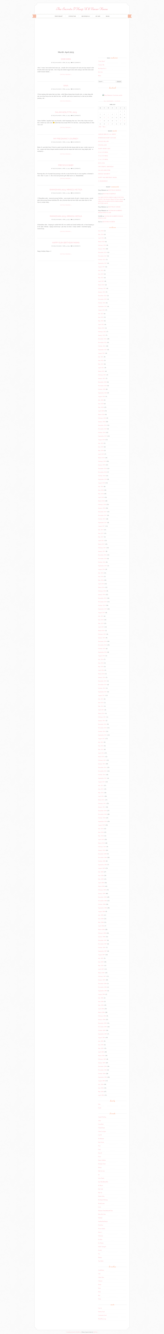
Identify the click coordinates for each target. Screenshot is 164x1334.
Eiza (99, 1146)
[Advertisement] (82, 36)
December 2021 (102, 339)
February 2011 (102, 803)
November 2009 (102, 857)
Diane (99, 1284)
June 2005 (101, 1045)
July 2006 (100, 998)
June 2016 (101, 576)
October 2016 (101, 562)
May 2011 (101, 792)
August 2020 (101, 396)
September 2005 (102, 1034)
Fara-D (100, 1153)
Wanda (100, 1257)
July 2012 (100, 742)
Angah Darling (102, 1117)
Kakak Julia (101, 1196)
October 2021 (101, 346)
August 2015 (101, 612)
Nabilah (100, 1218)
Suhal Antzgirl (102, 1246)
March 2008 (101, 929)
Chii (99, 1274)
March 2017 (101, 544)
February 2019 (102, 461)
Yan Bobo (100, 1261)
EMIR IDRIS (66, 59)
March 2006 (101, 1012)
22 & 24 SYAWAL (103, 152)
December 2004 (102, 1066)
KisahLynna (101, 1203)
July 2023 (100, 270)
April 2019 (101, 454)
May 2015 (101, 623)
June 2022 (101, 317)
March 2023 (101, 285)
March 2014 (101, 674)
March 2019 (101, 458)
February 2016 (102, 591)
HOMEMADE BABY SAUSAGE (107, 138)
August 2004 (101, 1081)
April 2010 (101, 839)
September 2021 (102, 349)
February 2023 (102, 288)
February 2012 (102, 760)
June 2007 (101, 962)
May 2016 (101, 580)
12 (108, 117)
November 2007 (102, 944)
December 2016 (102, 555)
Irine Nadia (101, 1178)
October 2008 (101, 904)
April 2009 (101, 883)
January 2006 (101, 1019)
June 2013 (101, 702)
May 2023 (101, 277)
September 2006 (102, 991)
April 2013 (101, 710)
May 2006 (101, 1005)
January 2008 (101, 937)
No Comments (76, 62)
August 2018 (101, 483)
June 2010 (101, 832)
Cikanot (100, 1281)
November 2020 (102, 386)
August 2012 (101, 738)
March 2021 (101, 371)
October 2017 (101, 519)
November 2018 (102, 472)
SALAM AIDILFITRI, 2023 (66, 112)
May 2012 (101, 749)
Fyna (99, 1156)
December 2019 (102, 425)
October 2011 (101, 774)
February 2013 (102, 717)
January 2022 (101, 335)
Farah (99, 1108)
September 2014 (102, 652)
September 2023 (102, 263)
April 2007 (101, 969)
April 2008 (101, 926)
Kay (99, 1295)
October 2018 (101, 476)
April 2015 (101, 627)
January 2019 (101, 465)
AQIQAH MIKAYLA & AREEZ (107, 134)
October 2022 (101, 303)
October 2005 (101, 1030)
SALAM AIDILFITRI (104, 170)
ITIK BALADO (102, 145)
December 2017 (102, 512)
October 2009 (101, 861)
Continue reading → (66, 74)
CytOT (100, 1135)
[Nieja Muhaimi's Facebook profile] (112, 95)
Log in (100, 1308)
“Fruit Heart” (58, 16)
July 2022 (100, 313)
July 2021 (100, 357)
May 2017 (101, 537)
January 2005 (101, 1063)
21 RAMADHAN (103, 181)
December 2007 (102, 940)
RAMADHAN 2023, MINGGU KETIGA (66, 189)
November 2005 (102, 1027)
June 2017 (101, 533)
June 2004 (101, 1088)
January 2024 (101, 249)
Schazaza (100, 1236)
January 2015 (101, 638)
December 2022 (102, 295)
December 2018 (102, 468)
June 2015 (101, 620)
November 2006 (102, 987)
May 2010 (101, 836)
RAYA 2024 (101, 163)
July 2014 (100, 659)
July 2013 (100, 699)
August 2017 (101, 526)
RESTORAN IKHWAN (114, 190)
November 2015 (102, 602)
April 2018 (101, 497)
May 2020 (101, 407)
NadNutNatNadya (103, 1221)
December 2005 (102, 1023)
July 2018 (100, 486)
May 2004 (101, 1091)
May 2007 (101, 965)
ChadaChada (101, 1128)
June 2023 (101, 274)
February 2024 (102, 245)
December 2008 (102, 897)
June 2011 (101, 789)
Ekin (99, 1292)
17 (100, 120)
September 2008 (102, 908)
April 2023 (101, 281)
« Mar (99, 127)
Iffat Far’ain (101, 1171)
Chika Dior (101, 1277)
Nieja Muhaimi (57, 62)
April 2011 (101, 796)
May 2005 (101, 1048)
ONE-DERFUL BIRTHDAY (106, 166)
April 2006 (101, 1009)
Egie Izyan (101, 1142)
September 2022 (102, 306)
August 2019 (101, 440)
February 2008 (102, 933)
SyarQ (100, 1250)
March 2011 (101, 800)
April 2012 (101, 753)
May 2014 (101, 666)
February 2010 (102, 847)
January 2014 (101, 677)
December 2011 (102, 767)
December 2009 (102, 854)
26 (108, 124)
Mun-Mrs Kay (102, 1214)
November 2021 (102, 342)
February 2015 (102, 634)
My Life (98, 16)
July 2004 (100, 1084)
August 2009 (101, 868)
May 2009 (101, 879)
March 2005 (101, 1055)
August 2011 (101, 782)
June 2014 (101, 663)
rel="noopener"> (112, 101)
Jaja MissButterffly (103, 1182)
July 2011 (100, 785)
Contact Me (72, 16)
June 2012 (101, 746)
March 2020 (101, 414)
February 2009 (102, 890)
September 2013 (102, 692)
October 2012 (101, 731)
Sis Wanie (100, 1243)
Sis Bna (100, 1239)
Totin (99, 1299)
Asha (99, 1120)
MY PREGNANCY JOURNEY (65, 138)
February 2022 (102, 331)
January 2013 (101, 720)
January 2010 (101, 850)
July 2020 (100, 400)
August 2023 (101, 267)
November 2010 (102, 814)
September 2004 (102, 1077)
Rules (107, 16)
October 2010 (101, 818)
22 (120, 120)
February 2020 (102, 418)
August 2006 (101, 994)
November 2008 (102, 901)
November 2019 (102, 429)
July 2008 (100, 915)
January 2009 (101, 893)
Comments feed (102, 1315)
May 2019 (101, 450)
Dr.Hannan (101, 1138)
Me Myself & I (86, 16)
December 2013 (102, 681)
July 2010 (100, 828)
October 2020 (101, 389)
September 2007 (102, 951)
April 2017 (101, 540)
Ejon (99, 1288)
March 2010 (101, 843)
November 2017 (102, 515)
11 (104, 117)
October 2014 (101, 648)
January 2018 (101, 508)
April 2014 (101, 670)
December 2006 (102, 983)
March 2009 (101, 886)
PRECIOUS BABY (66, 165)
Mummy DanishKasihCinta (105, 1210)
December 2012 (102, 724)
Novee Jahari (101, 1228)
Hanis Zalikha (102, 1160)
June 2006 (101, 1001)
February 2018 (102, 504)
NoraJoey (100, 1225)
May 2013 (101, 706)
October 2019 (101, 432)
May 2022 (101, 321)
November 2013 (102, 684)
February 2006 (102, 1016)
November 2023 (102, 256)
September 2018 (102, 479)
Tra (99, 1254)
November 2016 (102, 558)
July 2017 (100, 530)
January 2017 (101, 551)
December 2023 (102, 252)
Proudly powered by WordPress (73, 1332)
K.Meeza (100, 1185)
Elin (99, 1104)
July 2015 (100, 616)
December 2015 (102, 598)
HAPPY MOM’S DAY (104, 148)
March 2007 (101, 973)
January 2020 (101, 422)
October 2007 (101, 947)
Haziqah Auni (102, 1164)
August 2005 (101, 1037)
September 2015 (102, 609)
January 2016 (101, 594)
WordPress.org (102, 1319)
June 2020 (101, 404)
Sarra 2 (100, 1232)
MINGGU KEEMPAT (104, 174)
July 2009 (100, 872)
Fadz (99, 1149)
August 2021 (101, 353)
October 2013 (101, 688)
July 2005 (100, 1041)
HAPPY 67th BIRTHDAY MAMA (66, 242)
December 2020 (102, 382)
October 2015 (101, 605)
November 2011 (102, 771)
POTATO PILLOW (103, 141)
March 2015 (101, 630)
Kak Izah (100, 1189)
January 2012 (101, 764)
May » (104, 127)
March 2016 (101, 587)
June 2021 (101, 360)
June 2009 (101, 875)
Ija (99, 1174)
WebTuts (95, 1332)
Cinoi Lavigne (102, 1131)
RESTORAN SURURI (114, 207)
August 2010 (101, 825)
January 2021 (101, 378)
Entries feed (101, 1311)
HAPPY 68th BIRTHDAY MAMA (107, 177)
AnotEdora (101, 1270)
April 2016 (101, 584)
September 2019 (102, 436)
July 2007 (100, 958)
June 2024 (101, 231)
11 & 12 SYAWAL (103, 159)
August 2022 (101, 310)
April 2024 (101, 238)
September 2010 (102, 821)
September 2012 (102, 735)
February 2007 (102, 976)
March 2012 (101, 756)
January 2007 (101, 980)
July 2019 (100, 443)
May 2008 (101, 922)
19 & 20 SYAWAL (103, 156)
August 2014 (101, 656)
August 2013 (101, 695)
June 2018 (101, 490)
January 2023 (101, 292)
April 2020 (101, 411)
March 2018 (101, 501)
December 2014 (102, 641)
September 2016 (102, 566)
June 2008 (101, 919)
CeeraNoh (100, 1124)
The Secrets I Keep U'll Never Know (82, 9)
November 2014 (102, 645)
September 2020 (102, 393)
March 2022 (101, 328)
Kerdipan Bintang (103, 1200)
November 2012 (102, 728)
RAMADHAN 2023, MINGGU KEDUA (66, 216)
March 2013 (101, 713)
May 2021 (101, 364)
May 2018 (101, 494)
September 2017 (102, 522)
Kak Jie (100, 1192)
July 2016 (100, 573)
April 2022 (101, 324)
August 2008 (101, 911)
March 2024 (101, 241)
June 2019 (101, 447)
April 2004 (101, 1095)
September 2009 (102, 865)
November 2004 (102, 1070)
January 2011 (101, 807)
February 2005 (102, 1059)
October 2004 (101, 1073)
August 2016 (101, 569)
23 (124, 120)
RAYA (65, 85)
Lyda (99, 1207)
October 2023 (101, 259)
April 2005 (101, 1052)
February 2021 (102, 375)
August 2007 (101, 955)
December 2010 (102, 810)
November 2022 (102, 299)
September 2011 (102, 778)
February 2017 (102, 548)
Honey (100, 1167)
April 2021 (101, 367)
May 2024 (101, 234)
